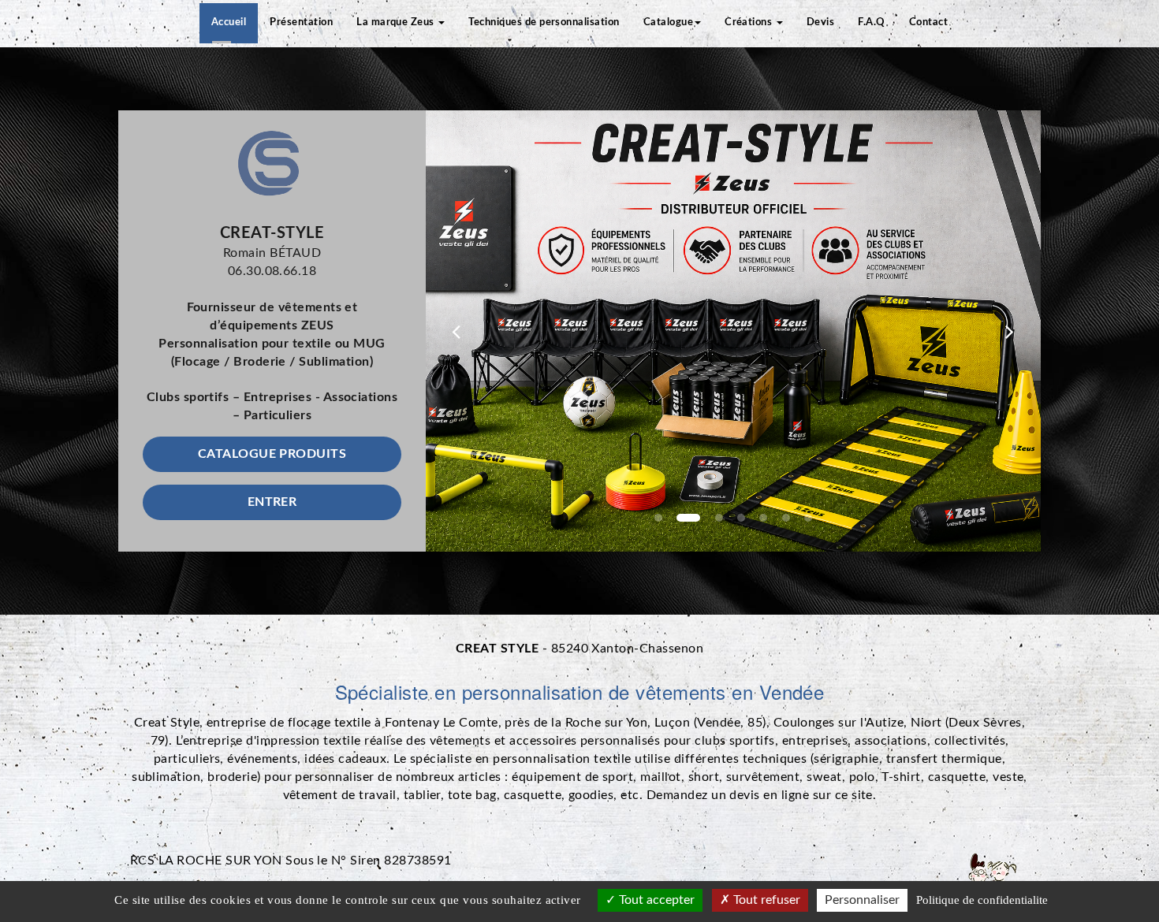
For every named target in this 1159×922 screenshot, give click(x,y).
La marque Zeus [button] (396, 22)
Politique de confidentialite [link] (982, 900)
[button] (456, 331)
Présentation (301, 22)
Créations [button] (750, 22)
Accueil (228, 22)
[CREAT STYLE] (272, 163)
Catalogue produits (272, 454)
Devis (820, 22)
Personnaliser (862, 900)
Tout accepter (655, 900)
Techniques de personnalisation (543, 22)
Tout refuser (765, 900)
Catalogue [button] (668, 22)
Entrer (272, 502)
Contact (928, 22)
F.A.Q (871, 22)
